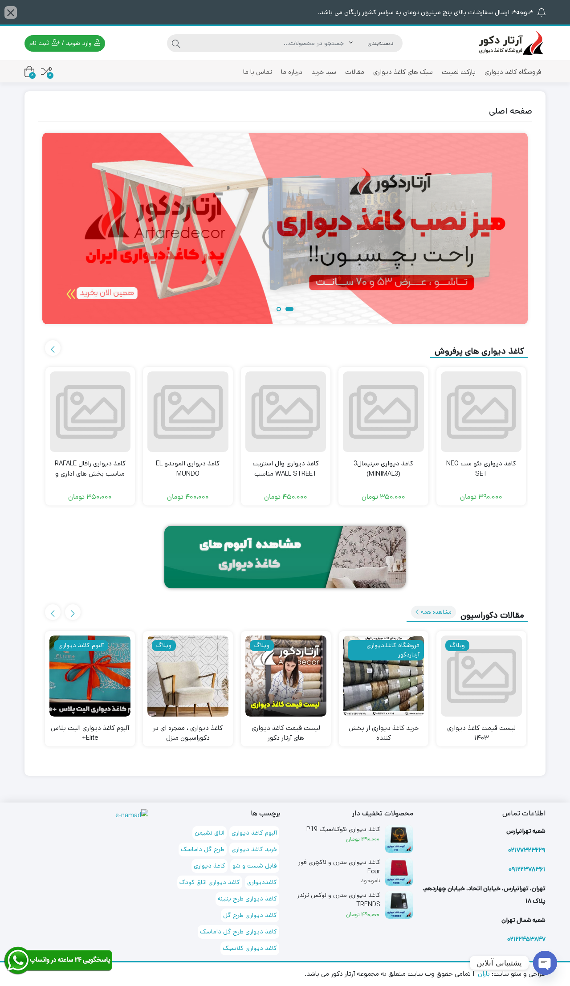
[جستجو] (176, 43)
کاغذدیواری (262, 882)
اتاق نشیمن (209, 832)
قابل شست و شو (254, 865)
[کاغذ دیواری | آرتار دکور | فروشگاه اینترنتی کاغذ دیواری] (510, 42)
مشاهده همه (435, 612)
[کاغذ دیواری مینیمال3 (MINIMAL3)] (383, 411)
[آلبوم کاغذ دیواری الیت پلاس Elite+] (89, 676)
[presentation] (53, 348)
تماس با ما (257, 72)
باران (484, 973)
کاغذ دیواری (209, 865)
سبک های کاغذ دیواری (403, 72)
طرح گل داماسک (202, 849)
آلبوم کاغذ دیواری (254, 832)
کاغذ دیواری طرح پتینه (247, 898)
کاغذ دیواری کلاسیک (250, 948)
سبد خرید (323, 72)
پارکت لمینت (459, 72)
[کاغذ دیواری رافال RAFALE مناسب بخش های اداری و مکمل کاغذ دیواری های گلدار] (90, 411)
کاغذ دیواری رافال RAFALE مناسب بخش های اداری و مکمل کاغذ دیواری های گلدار (90, 473)
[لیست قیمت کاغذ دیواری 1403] (481, 676)
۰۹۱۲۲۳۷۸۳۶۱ (527, 869)
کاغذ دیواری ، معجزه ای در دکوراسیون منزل (188, 733)
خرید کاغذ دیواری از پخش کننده (384, 733)
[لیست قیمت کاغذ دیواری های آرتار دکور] (285, 676)
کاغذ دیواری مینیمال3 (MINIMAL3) (383, 468)
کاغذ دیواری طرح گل (250, 915)
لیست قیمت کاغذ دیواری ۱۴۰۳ (481, 733)
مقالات (354, 72)
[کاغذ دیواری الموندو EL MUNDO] (187, 411)
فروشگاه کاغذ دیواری (512, 72)
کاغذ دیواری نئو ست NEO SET (481, 468)
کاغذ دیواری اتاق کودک (209, 882)
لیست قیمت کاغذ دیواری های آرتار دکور (286, 733)
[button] (289, 310)
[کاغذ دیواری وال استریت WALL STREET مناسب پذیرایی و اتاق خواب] (285, 411)
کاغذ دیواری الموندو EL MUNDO (188, 468)
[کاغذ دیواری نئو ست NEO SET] (481, 411)
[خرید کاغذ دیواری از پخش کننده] (383, 676)
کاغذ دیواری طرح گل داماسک (238, 931)
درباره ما (291, 72)
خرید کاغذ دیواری (254, 849)
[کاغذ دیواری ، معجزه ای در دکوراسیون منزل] (187, 676)
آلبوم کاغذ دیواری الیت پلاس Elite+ (90, 733)
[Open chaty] (545, 963)
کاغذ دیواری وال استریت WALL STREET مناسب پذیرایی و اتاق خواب (285, 473)
